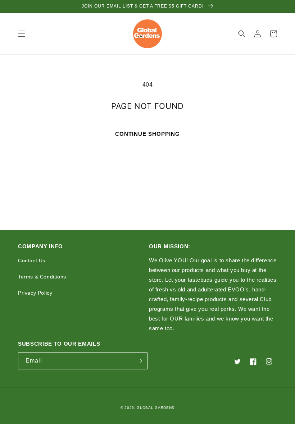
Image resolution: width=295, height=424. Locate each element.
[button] (22, 34)
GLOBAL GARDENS (155, 408)
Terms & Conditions (42, 277)
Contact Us (31, 260)
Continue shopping (147, 134)
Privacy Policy (35, 293)
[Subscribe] (139, 360)
